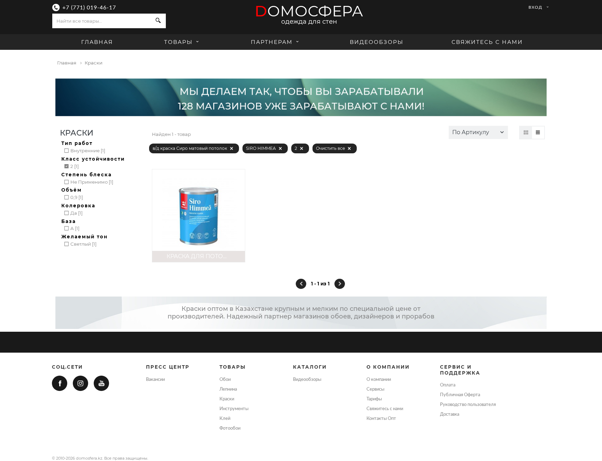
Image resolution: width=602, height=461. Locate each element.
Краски (226, 399)
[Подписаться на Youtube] (101, 383)
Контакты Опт (381, 418)
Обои (225, 379)
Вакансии (155, 379)
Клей (224, 418)
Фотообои (229, 428)
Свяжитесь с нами (487, 42)
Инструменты (233, 408)
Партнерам (272, 42)
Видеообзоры (376, 42)
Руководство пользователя (468, 404)
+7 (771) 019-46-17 (89, 7)
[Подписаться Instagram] (80, 383)
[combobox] (101, 21)
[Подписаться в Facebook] (59, 383)
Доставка (449, 414)
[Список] (538, 132)
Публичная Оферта (460, 394)
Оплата (447, 385)
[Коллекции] (526, 132)
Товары (179, 42)
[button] (478, 132)
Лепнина (228, 389)
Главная (97, 42)
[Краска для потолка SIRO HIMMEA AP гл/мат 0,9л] (198, 215)
